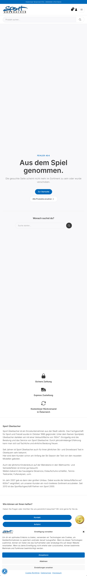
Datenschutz (46, 573)
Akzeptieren (43, 555)
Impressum (57, 573)
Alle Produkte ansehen (42, 199)
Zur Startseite (43, 191)
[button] (83, 532)
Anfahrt (37, 524)
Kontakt (37, 517)
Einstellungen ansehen (43, 567)
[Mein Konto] (76, 9)
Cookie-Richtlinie (32, 573)
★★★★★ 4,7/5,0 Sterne (53, 2)
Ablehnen (43, 561)
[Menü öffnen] (81, 9)
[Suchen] (80, 19)
